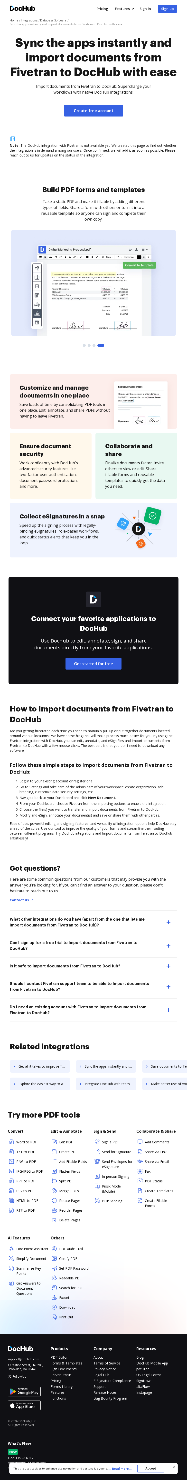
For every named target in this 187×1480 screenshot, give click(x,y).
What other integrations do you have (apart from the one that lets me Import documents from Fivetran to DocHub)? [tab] (77, 922)
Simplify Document (31, 1258)
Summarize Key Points (28, 1271)
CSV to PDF (25, 1190)
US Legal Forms (148, 1375)
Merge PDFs (69, 1190)
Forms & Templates (66, 1363)
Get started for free (93, 663)
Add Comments (157, 1142)
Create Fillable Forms (156, 1203)
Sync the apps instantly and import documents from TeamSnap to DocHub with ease (110, 1066)
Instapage (144, 1392)
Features (122, 8)
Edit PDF (66, 1142)
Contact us (19, 900)
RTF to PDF (25, 1210)
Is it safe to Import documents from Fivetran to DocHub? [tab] (65, 966)
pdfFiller (142, 1369)
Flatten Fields (69, 1171)
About (98, 1357)
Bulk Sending (112, 1201)
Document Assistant (32, 1248)
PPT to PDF (25, 1181)
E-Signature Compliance (112, 1380)
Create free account (93, 110)
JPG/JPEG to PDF (29, 1171)
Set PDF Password (74, 1268)
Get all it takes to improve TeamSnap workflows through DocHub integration (44, 1066)
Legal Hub (101, 1375)
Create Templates (159, 1190)
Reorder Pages (71, 1210)
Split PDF (66, 1181)
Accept (150, 1468)
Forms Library (62, 1386)
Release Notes (105, 1392)
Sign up (167, 8)
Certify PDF (68, 1258)
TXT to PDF (25, 1151)
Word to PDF (26, 1142)
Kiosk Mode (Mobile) (111, 1189)
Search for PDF (71, 1287)
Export (64, 1297)
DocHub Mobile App (152, 1363)
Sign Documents (64, 1369)
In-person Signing (115, 1176)
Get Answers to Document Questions (28, 1288)
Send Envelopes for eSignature (117, 1164)
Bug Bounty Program (110, 1398)
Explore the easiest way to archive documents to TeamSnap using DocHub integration (44, 1083)
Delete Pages (69, 1220)
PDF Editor (59, 1357)
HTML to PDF (27, 1200)
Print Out (66, 1317)
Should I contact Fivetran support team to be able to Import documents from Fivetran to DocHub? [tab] (79, 987)
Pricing (102, 8)
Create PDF (68, 1151)
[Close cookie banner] (174, 1467)
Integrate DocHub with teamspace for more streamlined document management (110, 1083)
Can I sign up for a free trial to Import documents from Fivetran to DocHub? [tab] (74, 946)
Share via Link (156, 1151)
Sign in (145, 8)
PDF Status (154, 1181)
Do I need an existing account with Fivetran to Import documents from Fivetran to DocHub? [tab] (78, 1010)
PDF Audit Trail (71, 1248)
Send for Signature (116, 1151)
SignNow (143, 1380)
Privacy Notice (105, 1369)
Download (67, 1307)
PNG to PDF (26, 1161)
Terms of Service (107, 1363)
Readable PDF (70, 1278)
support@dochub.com (23, 1359)
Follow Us (19, 1376)
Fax (147, 1171)
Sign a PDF (110, 1142)
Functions (58, 1398)
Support (100, 1386)
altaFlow (143, 1386)
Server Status (61, 1375)
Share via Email (157, 1161)
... (120, 1469)
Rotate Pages (70, 1200)
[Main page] (22, 8)
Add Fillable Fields (73, 1161)
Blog (140, 1357)
